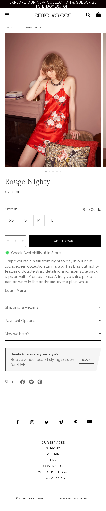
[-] (8, 241)
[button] (46, 171)
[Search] (86, 15)
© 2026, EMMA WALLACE (33, 498)
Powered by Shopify (73, 498)
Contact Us (53, 466)
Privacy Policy (53, 478)
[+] (22, 241)
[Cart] (98, 15)
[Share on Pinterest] (39, 382)
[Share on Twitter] (31, 382)
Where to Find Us (53, 472)
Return (53, 454)
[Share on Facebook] (22, 382)
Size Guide (92, 209)
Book (86, 359)
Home (9, 27)
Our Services (53, 442)
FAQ (53, 460)
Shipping (53, 448)
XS (11, 220)
